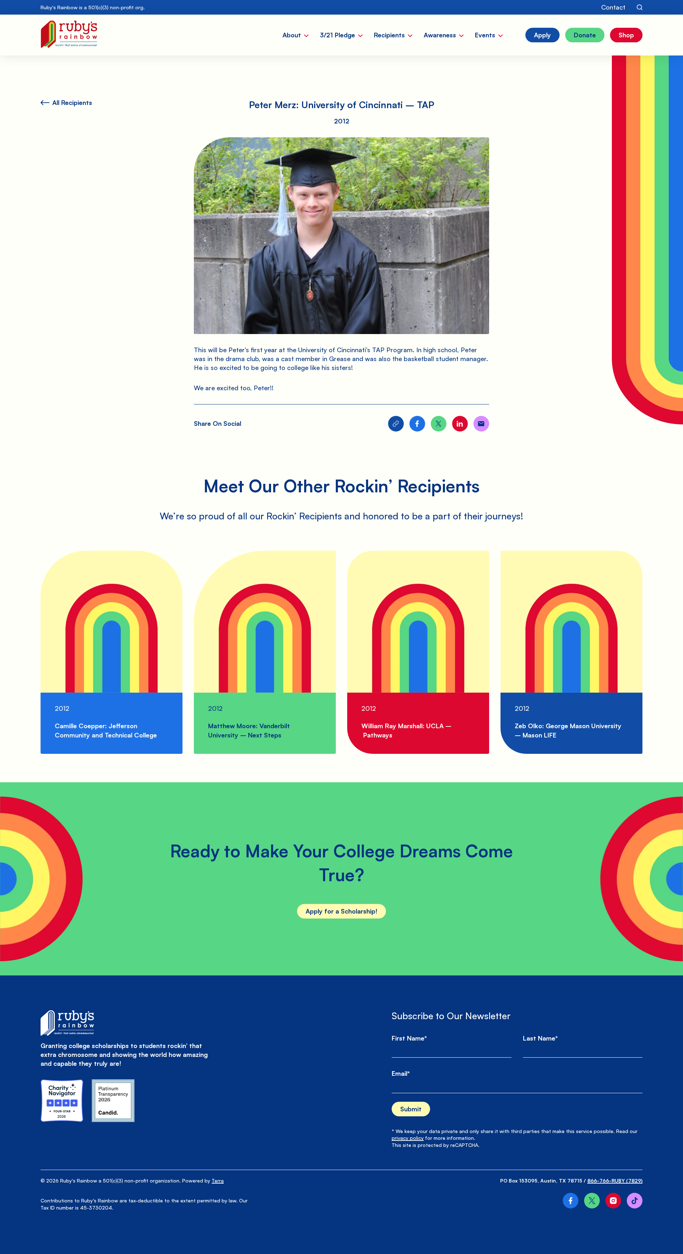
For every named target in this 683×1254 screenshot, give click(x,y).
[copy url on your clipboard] (396, 424)
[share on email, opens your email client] (481, 424)
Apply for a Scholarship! (341, 911)
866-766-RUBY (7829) (614, 1181)
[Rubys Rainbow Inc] (113, 1100)
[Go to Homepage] (69, 35)
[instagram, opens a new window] (613, 1200)
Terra (218, 1181)
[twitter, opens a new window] (592, 1200)
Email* (401, 1073)
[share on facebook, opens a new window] (417, 424)
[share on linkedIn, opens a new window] (460, 424)
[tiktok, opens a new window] (634, 1200)
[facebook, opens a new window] (570, 1200)
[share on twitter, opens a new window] (438, 424)
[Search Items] (639, 7)
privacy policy (408, 1138)
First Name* (409, 1038)
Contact (613, 7)
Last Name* (540, 1038)
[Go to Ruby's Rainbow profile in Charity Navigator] (62, 1100)
